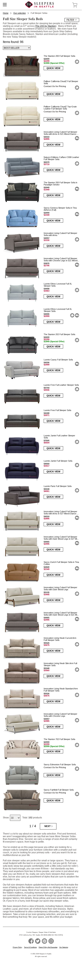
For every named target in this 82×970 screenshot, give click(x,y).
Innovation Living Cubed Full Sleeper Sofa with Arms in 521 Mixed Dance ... (61, 133)
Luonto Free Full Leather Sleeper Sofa (61, 385)
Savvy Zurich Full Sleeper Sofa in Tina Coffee (61, 563)
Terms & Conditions (30, 947)
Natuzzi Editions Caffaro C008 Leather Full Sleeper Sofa (61, 158)
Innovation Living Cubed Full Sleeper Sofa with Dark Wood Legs (60, 588)
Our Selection (63, 947)
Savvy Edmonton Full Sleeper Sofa (60, 764)
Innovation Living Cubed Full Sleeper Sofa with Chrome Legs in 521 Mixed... (61, 259)
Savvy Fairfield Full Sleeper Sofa (59, 790)
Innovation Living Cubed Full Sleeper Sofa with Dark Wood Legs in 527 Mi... (61, 538)
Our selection (19, 13)
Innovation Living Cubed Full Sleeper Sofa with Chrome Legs (60, 715)
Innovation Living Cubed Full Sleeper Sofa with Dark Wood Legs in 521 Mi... (61, 614)
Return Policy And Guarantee (48, 947)
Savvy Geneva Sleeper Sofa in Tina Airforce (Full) (60, 209)
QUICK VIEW (53, 68)
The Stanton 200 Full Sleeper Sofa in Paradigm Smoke (60, 183)
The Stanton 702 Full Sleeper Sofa (59, 739)
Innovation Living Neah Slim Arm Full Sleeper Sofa (60, 664)
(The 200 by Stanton (45, 26)
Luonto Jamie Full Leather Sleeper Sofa (59, 436)
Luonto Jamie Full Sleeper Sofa (58, 461)
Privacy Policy (17, 947)
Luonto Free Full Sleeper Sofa (57, 410)
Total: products (32, 817)
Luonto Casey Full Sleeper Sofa (58, 359)
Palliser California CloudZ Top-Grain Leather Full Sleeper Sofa (60, 107)
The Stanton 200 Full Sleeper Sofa (59, 56)
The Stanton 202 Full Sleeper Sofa (59, 334)
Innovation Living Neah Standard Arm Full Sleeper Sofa (61, 689)
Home (5, 13)
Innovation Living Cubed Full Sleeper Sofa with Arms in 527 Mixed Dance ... (61, 512)
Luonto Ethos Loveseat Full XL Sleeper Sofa (58, 285)
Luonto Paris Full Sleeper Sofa (58, 486)
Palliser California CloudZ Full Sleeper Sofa (61, 82)
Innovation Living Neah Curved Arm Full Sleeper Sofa (60, 639)
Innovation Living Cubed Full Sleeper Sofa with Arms (60, 234)
